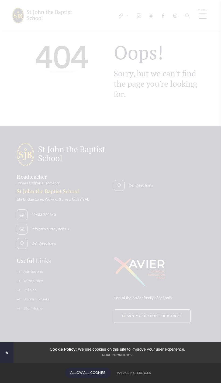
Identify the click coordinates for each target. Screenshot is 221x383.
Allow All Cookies (87, 373)
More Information (117, 355)
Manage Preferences (134, 372)
